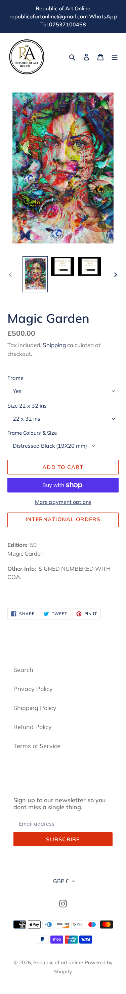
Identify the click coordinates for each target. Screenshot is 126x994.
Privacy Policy (33, 689)
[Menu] (115, 56)
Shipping (54, 344)
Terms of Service (36, 746)
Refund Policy (32, 727)
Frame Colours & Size (32, 433)
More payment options (63, 502)
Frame (15, 378)
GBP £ (61, 881)
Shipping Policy (34, 708)
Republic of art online (58, 962)
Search (23, 670)
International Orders (63, 519)
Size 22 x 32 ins (27, 405)
